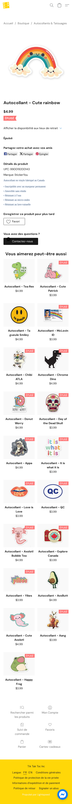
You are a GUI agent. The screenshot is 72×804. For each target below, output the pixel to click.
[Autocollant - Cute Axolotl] (19, 619)
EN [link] (30, 772)
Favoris (50, 730)
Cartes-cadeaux (49, 747)
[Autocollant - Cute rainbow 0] (36, 62)
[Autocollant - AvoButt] (53, 579)
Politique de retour (24, 788)
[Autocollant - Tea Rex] (19, 270)
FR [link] (25, 772)
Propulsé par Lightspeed (36, 794)
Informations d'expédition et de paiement (36, 783)
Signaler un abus (49, 788)
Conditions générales (48, 772)
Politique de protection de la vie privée (36, 777)
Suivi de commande (22, 732)
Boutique (23, 23)
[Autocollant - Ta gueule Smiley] (19, 315)
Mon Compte (50, 712)
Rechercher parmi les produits (22, 715)
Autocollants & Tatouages (50, 23)
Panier (22, 747)
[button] (6, 5)
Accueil (8, 23)
